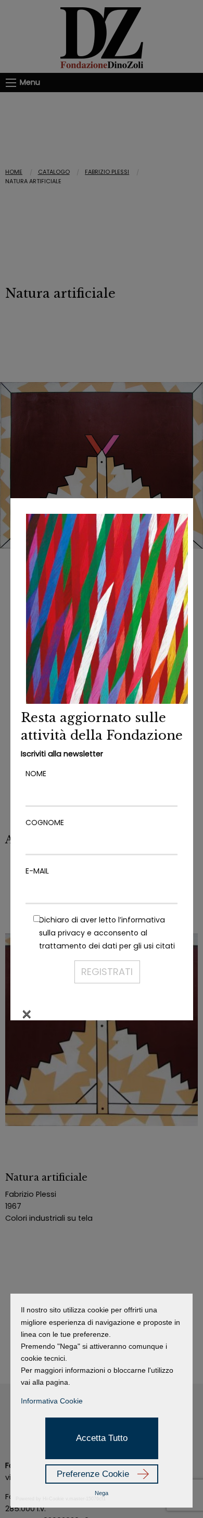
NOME (36, 773)
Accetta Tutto (102, 1438)
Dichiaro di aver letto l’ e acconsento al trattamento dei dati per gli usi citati (107, 933)
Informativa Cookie (52, 1401)
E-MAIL (37, 871)
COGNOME (45, 822)
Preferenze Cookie (93, 1474)
